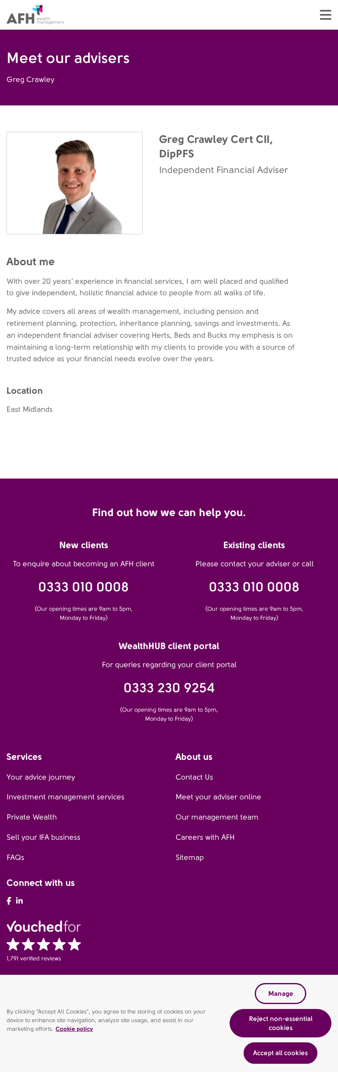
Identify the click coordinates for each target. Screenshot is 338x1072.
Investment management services (65, 797)
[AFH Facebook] (9, 901)
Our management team (217, 817)
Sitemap (190, 857)
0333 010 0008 (83, 587)
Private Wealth (32, 817)
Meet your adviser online (218, 797)
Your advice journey (41, 777)
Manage (280, 993)
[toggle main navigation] (325, 14)
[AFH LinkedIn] (19, 901)
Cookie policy (74, 1028)
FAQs (15, 857)
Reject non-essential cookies (280, 1023)
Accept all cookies (280, 1053)
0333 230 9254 (169, 688)
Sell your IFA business (43, 837)
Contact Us (194, 777)
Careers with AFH (205, 837)
